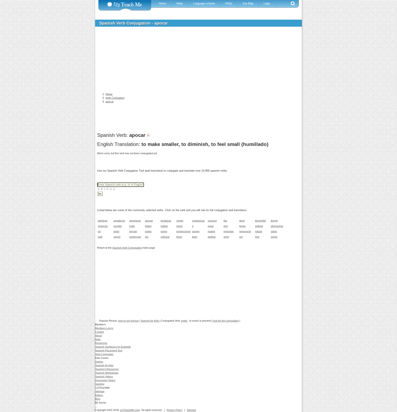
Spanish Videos (104, 376)
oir (99, 231)
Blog (97, 399)
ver (241, 236)
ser (146, 236)
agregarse (135, 220)
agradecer (119, 220)
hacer (179, 226)
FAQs (228, 3)
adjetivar (103, 220)
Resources (101, 343)
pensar (133, 231)
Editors (99, 395)
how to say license (128, 320)
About (98, 335)
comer (179, 220)
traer (194, 236)
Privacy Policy (174, 410)
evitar (184, 320)
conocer (212, 220)
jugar (211, 226)
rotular (258, 231)
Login (267, 3)
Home (162, 3)
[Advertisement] (195, 61)
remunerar (245, 231)
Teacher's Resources (107, 369)
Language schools (204, 3)
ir (193, 226)
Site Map (248, 3)
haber (148, 226)
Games (99, 361)
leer (226, 226)
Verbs (179, 3)
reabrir (211, 231)
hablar (164, 226)
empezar (103, 226)
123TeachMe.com (130, 410)
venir (226, 236)
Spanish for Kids (150, 320)
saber (274, 231)
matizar (259, 226)
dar (225, 220)
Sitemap (99, 391)
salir (100, 236)
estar (132, 226)
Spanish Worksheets (106, 372)
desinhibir (260, 220)
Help (97, 339)
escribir (118, 226)
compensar (198, 220)
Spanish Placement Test (108, 350)
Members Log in (104, 328)
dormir (274, 220)
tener (179, 236)
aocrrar (149, 220)
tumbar (212, 236)
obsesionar (277, 226)
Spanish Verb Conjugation (127, 247)
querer (196, 231)
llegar (242, 226)
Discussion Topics (105, 380)
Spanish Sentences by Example (113, 346)
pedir (116, 231)
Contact (99, 332)
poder (148, 231)
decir (242, 220)
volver (274, 236)
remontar (229, 231)
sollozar (165, 236)
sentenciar (135, 236)
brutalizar (166, 220)
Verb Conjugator (104, 354)
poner (164, 231)
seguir (117, 236)
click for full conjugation (226, 320)
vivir (257, 236)
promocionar (182, 231)
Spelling (99, 384)
